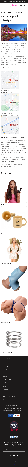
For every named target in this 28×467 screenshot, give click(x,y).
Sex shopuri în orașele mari (9, 396)
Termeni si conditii (7, 379)
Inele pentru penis (7, 352)
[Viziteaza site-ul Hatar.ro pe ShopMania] (14, 437)
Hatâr (10, 461)
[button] (3, 5)
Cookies (5, 376)
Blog (4, 399)
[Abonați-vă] (23, 450)
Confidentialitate (7, 372)
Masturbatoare (6, 322)
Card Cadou (6, 369)
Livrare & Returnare (7, 362)
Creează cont (6, 389)
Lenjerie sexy (5, 263)
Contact (5, 386)
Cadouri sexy (5, 234)
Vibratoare (4, 204)
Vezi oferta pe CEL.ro (14, 464)
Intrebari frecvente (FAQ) (9, 393)
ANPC (4, 383)
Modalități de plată (7, 366)
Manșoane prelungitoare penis (10, 293)
